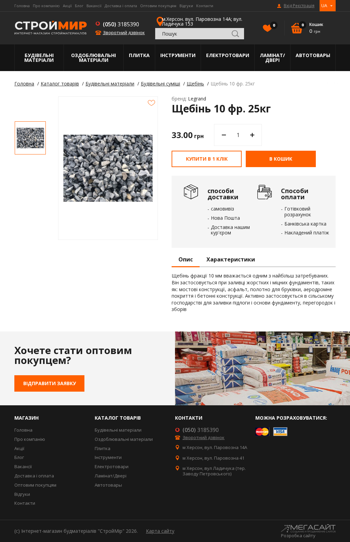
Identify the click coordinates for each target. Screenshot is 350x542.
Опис (185, 259)
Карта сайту (160, 531)
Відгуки (186, 5)
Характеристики (230, 259)
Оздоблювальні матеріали (93, 57)
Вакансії (94, 5)
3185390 (121, 24)
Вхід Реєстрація (299, 6)
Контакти (204, 5)
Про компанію (46, 5)
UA (324, 5)
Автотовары (313, 55)
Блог (79, 5)
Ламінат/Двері (272, 57)
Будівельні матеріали (39, 57)
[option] (30, 138)
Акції (67, 5)
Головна (22, 5)
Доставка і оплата (121, 5)
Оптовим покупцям (158, 5)
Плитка (139, 55)
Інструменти (178, 55)
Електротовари (227, 55)
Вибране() (273, 25)
